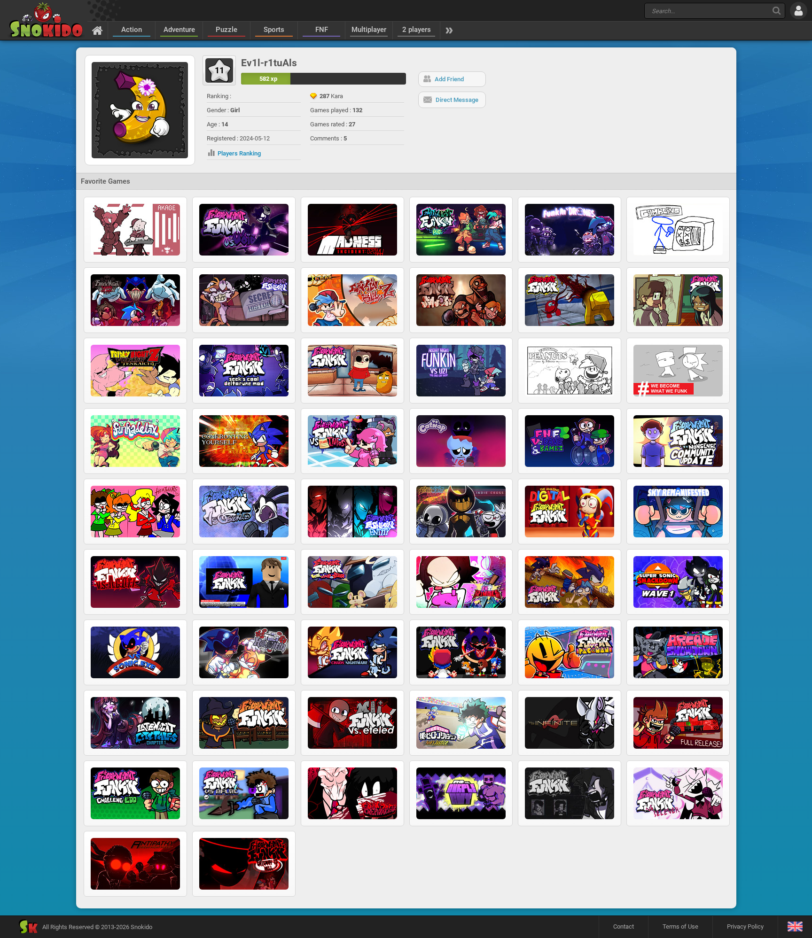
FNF (321, 29)
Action (131, 29)
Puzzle (226, 29)
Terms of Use (680, 926)
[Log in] (798, 10)
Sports (274, 29)
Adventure (179, 29)
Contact (623, 926)
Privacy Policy (745, 926)
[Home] (97, 30)
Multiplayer (368, 29)
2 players (416, 29)
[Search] (777, 11)
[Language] (795, 927)
